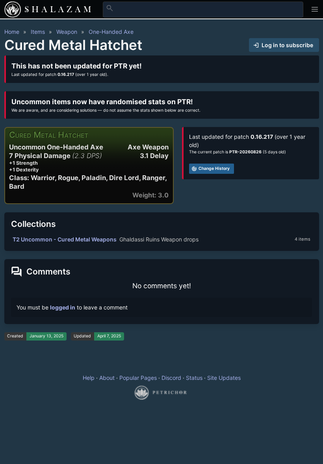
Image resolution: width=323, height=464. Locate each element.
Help (89, 377)
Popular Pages (138, 377)
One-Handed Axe (111, 31)
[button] (315, 9)
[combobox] (203, 9)
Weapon (66, 31)
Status (194, 377)
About (107, 377)
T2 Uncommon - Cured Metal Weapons (65, 239)
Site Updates (224, 377)
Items (38, 31)
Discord (171, 377)
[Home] (12, 9)
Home (11, 31)
